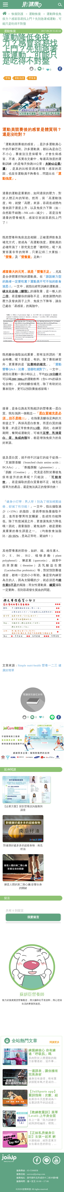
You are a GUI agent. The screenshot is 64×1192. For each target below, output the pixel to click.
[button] (5, 4)
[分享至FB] (60, 69)
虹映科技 (26, 1189)
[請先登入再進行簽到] (33, 699)
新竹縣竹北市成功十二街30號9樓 (42, 1177)
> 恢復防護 (16, 14)
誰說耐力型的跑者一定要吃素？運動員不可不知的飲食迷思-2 (31, 281)
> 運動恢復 (34, 14)
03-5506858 (32, 1170)
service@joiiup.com (36, 1174)
